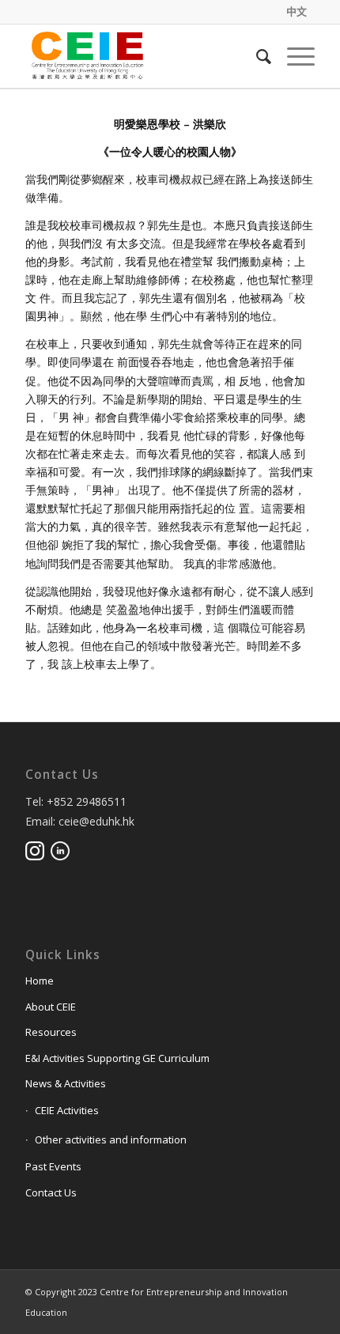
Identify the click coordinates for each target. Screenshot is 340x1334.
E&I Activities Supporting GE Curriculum (117, 1058)
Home (39, 980)
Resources (51, 1032)
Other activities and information (111, 1139)
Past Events (53, 1166)
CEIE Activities (67, 1110)
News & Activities (65, 1083)
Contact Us (51, 1192)
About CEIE (50, 1007)
